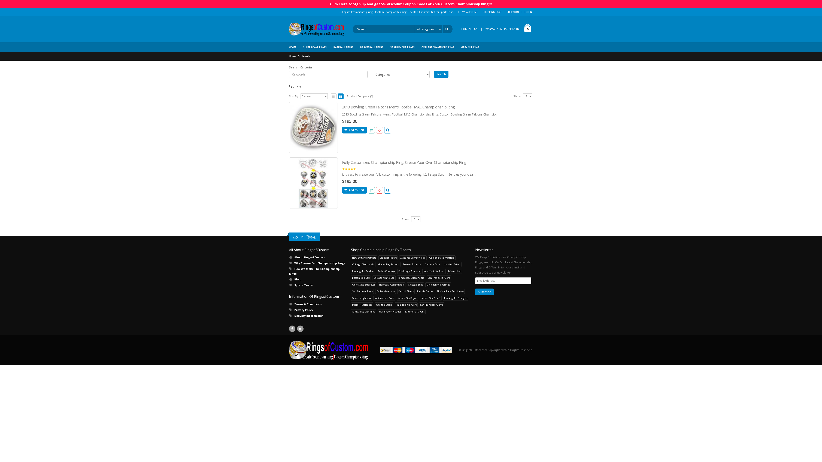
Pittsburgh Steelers (409, 271)
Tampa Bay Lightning (363, 311)
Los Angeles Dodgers (455, 298)
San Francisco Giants (431, 304)
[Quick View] (387, 130)
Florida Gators (425, 291)
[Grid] (334, 96)
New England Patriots (364, 257)
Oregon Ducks (384, 304)
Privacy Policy (303, 310)
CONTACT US (469, 29)
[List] (341, 96)
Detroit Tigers (406, 291)
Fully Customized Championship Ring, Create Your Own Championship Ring (404, 162)
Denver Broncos (412, 264)
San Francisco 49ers (439, 277)
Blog (297, 279)
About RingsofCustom (309, 257)
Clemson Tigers (388, 257)
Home (292, 56)
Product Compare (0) (360, 96)
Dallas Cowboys (386, 271)
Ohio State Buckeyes (363, 284)
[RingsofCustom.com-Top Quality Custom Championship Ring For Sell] (328, 350)
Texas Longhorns (361, 298)
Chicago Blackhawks (363, 264)
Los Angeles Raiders (363, 271)
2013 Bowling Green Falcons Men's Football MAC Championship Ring (398, 107)
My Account (470, 11)
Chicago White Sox (384, 277)
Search (306, 56)
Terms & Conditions (308, 304)
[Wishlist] (379, 130)
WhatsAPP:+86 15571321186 (502, 29)
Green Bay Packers (388, 264)
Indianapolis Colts (384, 298)
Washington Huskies (390, 311)
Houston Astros (452, 264)
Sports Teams (304, 285)
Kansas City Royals (407, 298)
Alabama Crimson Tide (413, 257)
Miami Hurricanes (362, 304)
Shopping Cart (492, 11)
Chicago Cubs (432, 264)
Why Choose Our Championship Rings (319, 263)
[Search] (448, 29)
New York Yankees (433, 271)
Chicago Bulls (415, 284)
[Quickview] (371, 130)
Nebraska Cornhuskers (391, 284)
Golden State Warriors (441, 257)
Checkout (513, 11)
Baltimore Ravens (414, 311)
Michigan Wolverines (438, 284)
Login (528, 11)
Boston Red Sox (361, 277)
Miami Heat (454, 271)
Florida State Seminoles (450, 291)
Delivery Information (308, 316)
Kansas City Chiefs (430, 298)
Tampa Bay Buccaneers (411, 277)
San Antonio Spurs (362, 291)
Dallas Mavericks (386, 291)
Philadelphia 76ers (406, 304)
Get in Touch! (304, 236)
